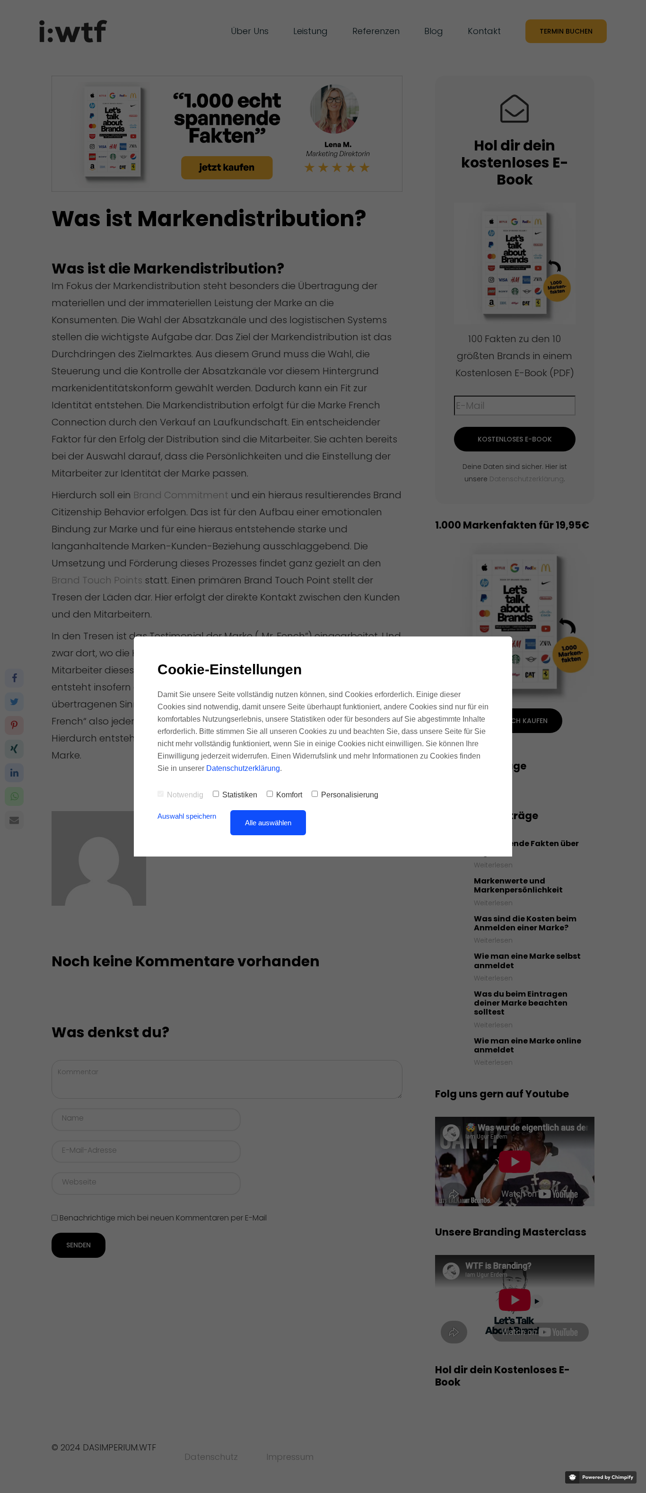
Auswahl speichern (186, 816)
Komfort (289, 795)
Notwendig (185, 795)
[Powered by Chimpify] (601, 1477)
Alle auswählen (268, 823)
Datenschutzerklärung (243, 768)
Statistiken (239, 795)
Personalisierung (349, 795)
